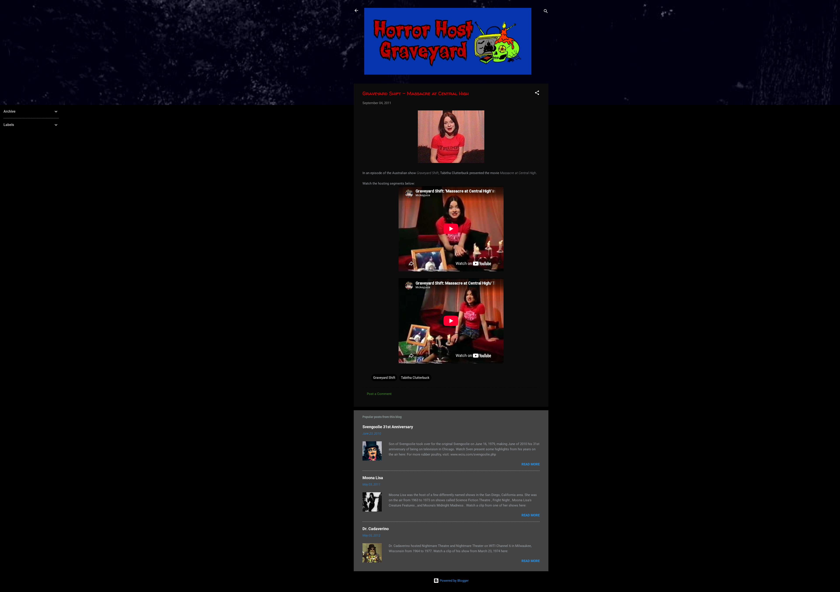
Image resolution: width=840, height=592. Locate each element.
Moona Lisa (372, 477)
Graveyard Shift (384, 378)
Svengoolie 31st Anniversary (387, 426)
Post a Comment (379, 394)
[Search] (545, 12)
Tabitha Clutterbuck (415, 378)
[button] (537, 93)
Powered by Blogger (454, 581)
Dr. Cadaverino (375, 528)
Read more (531, 464)
